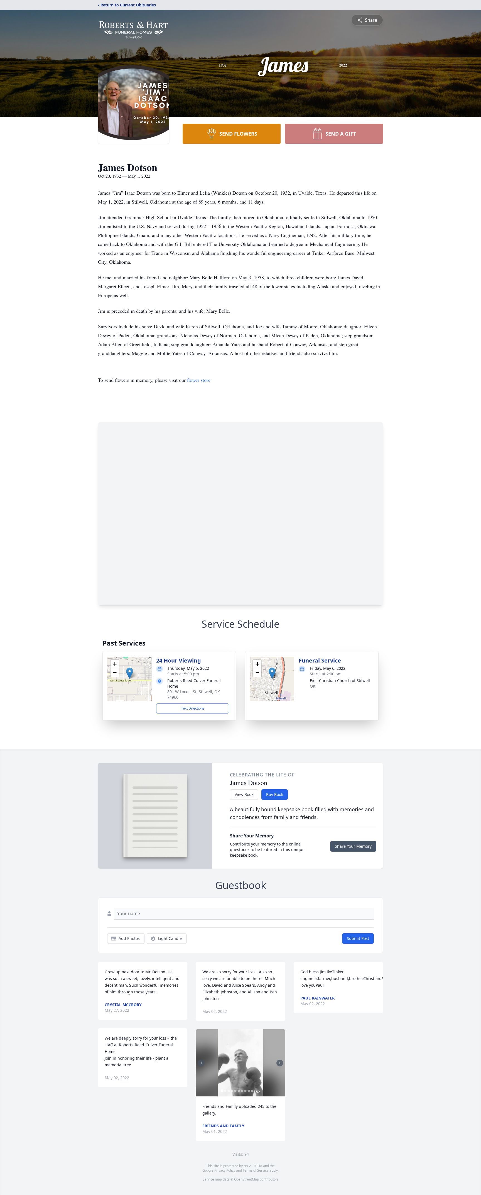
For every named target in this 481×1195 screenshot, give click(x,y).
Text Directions (192, 708)
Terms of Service (256, 1170)
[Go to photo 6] (238, 1091)
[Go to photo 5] (235, 1091)
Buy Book (274, 794)
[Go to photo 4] (232, 1091)
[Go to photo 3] (228, 1091)
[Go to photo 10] (252, 1091)
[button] (129, 673)
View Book (244, 794)
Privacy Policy (224, 1170)
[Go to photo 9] (248, 1091)
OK (312, 686)
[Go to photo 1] (221, 1090)
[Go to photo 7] (242, 1091)
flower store (198, 380)
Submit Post (358, 938)
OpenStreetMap (246, 1179)
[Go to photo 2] (225, 1091)
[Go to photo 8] (245, 1091)
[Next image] (279, 1063)
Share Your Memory (353, 846)
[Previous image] (201, 1063)
